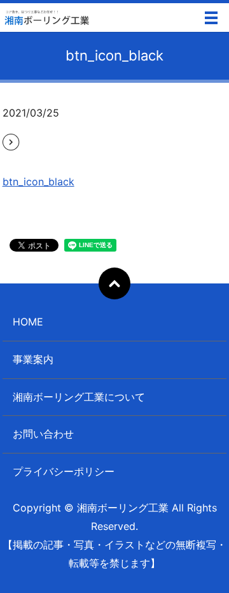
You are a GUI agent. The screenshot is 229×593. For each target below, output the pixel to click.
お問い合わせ (43, 433)
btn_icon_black (38, 181)
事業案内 (33, 359)
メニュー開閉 (211, 17)
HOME (28, 321)
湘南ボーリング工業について (79, 396)
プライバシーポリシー (63, 471)
